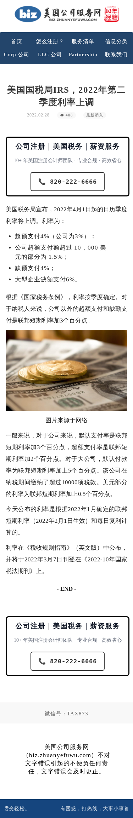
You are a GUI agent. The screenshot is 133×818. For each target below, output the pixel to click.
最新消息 (94, 115)
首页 (16, 41)
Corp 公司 (16, 54)
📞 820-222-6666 (67, 181)
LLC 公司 (50, 54)
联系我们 (116, 54)
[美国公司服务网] (66, 14)
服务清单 (83, 41)
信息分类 (116, 41)
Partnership (83, 54)
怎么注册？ (50, 41)
